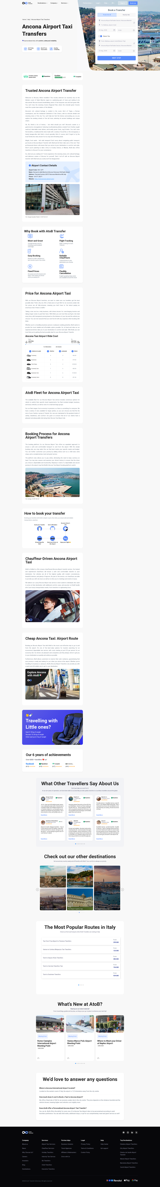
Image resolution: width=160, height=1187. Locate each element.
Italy (29, 19)
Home (24, 19)
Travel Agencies (66, 1148)
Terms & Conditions (87, 1148)
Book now (133, 3)
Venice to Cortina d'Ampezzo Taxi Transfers (57, 949)
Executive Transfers (48, 1169)
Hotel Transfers (47, 1165)
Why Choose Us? (27, 1152)
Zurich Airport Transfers (127, 1167)
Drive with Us (65, 1156)
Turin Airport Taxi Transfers (47, 886)
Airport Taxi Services (48, 1144)
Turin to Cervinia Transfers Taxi (53, 966)
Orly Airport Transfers (127, 1148)
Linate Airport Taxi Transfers (48, 909)
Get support (104, 1148)
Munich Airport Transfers (128, 1159)
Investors (25, 1161)
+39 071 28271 (38, 176)
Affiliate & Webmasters (68, 1152)
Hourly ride (126, 15)
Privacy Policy (85, 1144)
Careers (24, 1156)
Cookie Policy (85, 1152)
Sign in (123, 3)
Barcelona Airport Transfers (129, 1163)
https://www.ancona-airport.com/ (44, 179)
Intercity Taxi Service (48, 1156)
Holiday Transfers (47, 1152)
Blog (23, 1165)
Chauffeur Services (48, 1148)
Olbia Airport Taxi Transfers (101, 886)
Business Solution (67, 1144)
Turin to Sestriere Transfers (52, 974)
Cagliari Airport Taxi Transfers (101, 909)
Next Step (116, 58)
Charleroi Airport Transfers (128, 1144)
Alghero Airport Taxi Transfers (75, 909)
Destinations (26, 1169)
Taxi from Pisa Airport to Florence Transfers (57, 941)
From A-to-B (107, 15)
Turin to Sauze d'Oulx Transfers (53, 958)
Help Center (104, 1144)
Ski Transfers (46, 1161)
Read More (44, 815)
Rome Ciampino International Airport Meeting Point (46, 1043)
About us (25, 1144)
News (24, 1148)
